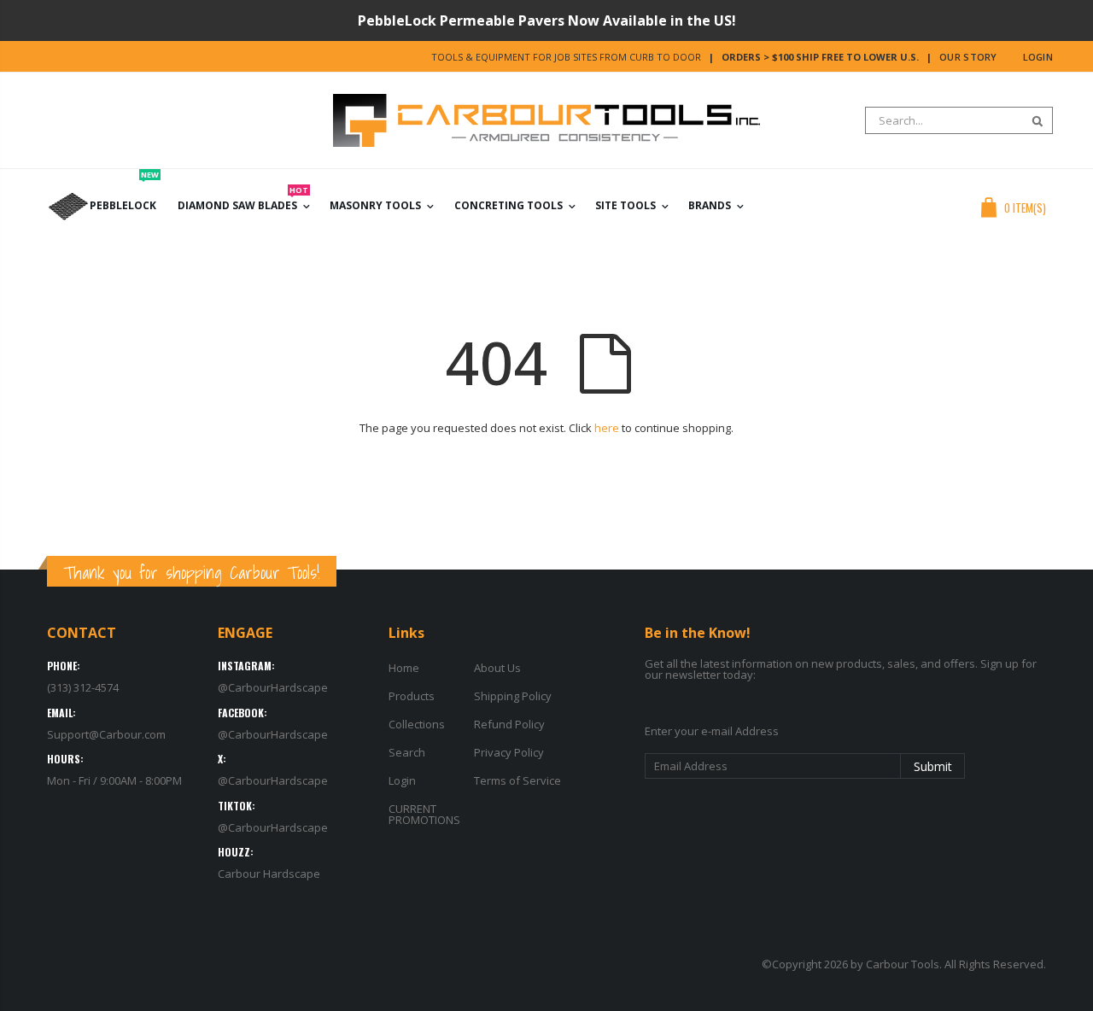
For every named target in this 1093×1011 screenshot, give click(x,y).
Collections (417, 724)
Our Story (968, 56)
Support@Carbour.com (106, 734)
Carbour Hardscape (269, 873)
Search (1031, 120)
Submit (933, 766)
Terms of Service (517, 780)
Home (404, 667)
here (606, 427)
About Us (497, 667)
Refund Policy (509, 724)
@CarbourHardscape (273, 687)
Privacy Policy (509, 752)
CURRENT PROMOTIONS (424, 814)
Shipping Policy (513, 696)
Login (1038, 56)
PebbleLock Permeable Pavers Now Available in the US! (547, 20)
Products (412, 696)
